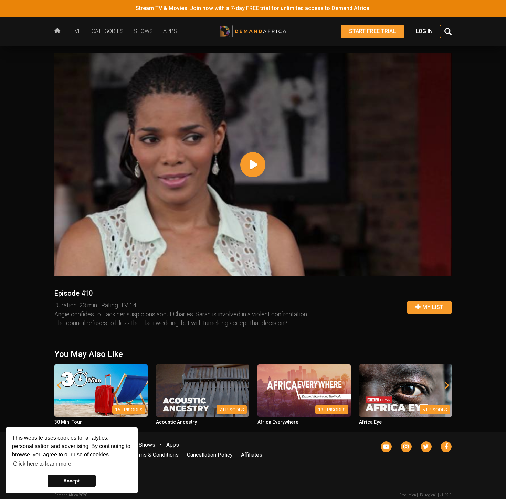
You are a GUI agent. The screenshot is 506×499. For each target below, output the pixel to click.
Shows (147, 445)
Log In (424, 31)
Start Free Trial (372, 31)
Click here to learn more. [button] (43, 464)
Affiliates (251, 455)
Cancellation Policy (210, 455)
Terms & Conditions (155, 455)
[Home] (59, 31)
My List (432, 307)
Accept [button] (71, 481)
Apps (172, 445)
